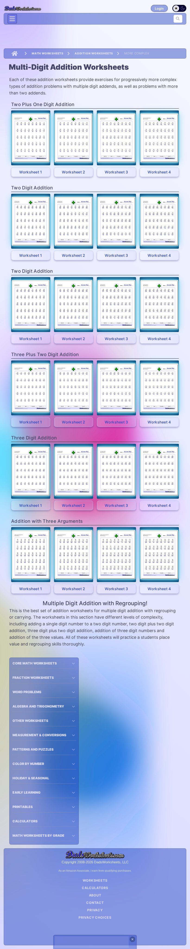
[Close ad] (132, 939)
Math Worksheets (47, 53)
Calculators (95, 888)
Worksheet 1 (30, 172)
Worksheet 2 (73, 172)
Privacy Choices (95, 917)
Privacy (95, 910)
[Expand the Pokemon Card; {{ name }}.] (31, 137)
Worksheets (95, 880)
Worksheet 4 (159, 172)
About (95, 895)
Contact (95, 903)
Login (159, 8)
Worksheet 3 (116, 172)
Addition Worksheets (94, 53)
